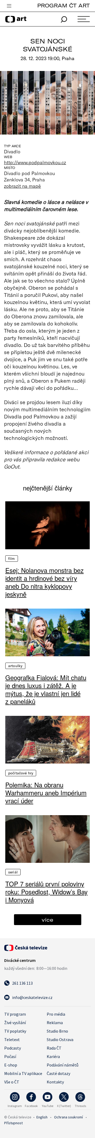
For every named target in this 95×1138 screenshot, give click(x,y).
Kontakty (55, 1082)
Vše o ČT (11, 1082)
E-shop (10, 1065)
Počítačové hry (20, 773)
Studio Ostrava (60, 1039)
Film (11, 558)
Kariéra (53, 1056)
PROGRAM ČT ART (63, 5)
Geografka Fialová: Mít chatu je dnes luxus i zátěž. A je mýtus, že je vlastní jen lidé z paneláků (45, 689)
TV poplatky (15, 1031)
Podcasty (12, 1048)
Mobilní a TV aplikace (23, 1073)
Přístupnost (13, 1123)
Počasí (10, 1056)
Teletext (12, 1039)
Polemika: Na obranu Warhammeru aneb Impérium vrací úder (46, 793)
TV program (15, 1014)
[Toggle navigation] (9, 6)
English (42, 1117)
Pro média (56, 1014)
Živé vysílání (15, 1022)
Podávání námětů (62, 1065)
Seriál (13, 872)
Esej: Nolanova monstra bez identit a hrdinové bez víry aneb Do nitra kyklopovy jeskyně (44, 582)
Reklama (55, 1022)
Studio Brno (57, 1031)
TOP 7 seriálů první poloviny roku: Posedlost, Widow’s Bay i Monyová (46, 892)
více (47, 919)
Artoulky (15, 665)
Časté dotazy (58, 1073)
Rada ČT (54, 1048)
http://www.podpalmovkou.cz (35, 162)
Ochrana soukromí (68, 1117)
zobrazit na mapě (22, 186)
